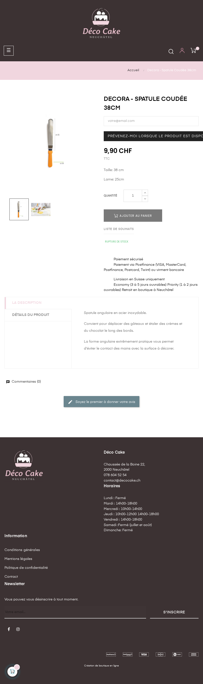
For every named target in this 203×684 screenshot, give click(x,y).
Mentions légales (18, 559)
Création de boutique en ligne (101, 665)
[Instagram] (18, 629)
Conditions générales (22, 550)
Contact (11, 576)
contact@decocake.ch (122, 480)
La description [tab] (27, 303)
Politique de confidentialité (26, 568)
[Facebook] (8, 629)
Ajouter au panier (135, 216)
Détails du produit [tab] (30, 315)
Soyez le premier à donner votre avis (101, 401)
